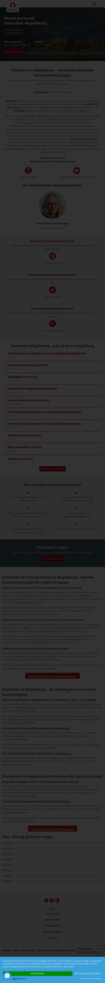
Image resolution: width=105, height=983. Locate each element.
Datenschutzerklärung (95, 978)
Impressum (83, 978)
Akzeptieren (37, 973)
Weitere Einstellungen (87, 973)
